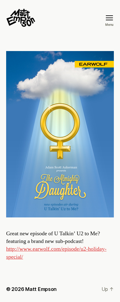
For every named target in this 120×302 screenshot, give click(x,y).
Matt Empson (41, 289)
